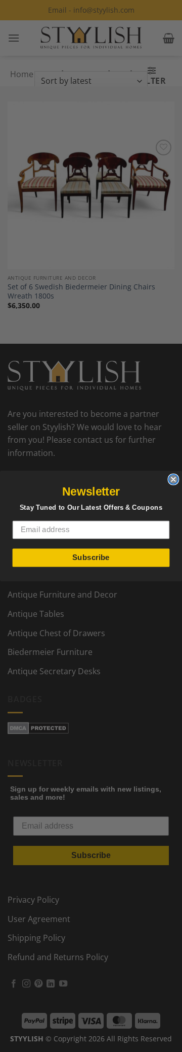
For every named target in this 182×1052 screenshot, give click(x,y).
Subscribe (91, 557)
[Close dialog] (173, 479)
